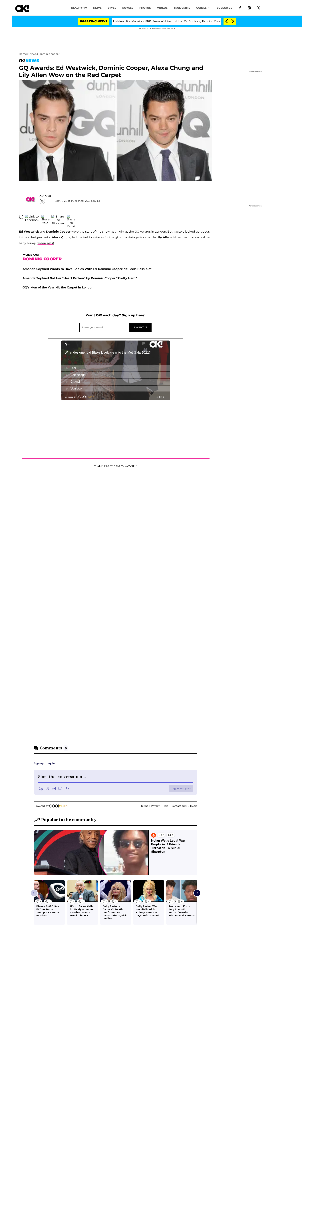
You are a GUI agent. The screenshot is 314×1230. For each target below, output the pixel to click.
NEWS (97, 7)
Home (23, 54)
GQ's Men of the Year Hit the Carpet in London (58, 287)
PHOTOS (145, 7)
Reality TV (79, 7)
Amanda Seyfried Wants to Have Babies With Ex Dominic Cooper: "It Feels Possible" (87, 269)
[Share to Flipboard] (58, 217)
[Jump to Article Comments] (21, 217)
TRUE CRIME (182, 7)
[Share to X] (45, 217)
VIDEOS (162, 7)
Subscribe (224, 7)
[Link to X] (258, 7)
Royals (127, 7)
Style (112, 7)
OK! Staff (45, 196)
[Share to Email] (71, 217)
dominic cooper (49, 54)
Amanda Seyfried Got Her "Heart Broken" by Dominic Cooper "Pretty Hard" (80, 278)
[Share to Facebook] (32, 217)
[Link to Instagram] (249, 7)
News (33, 54)
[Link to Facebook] (240, 7)
